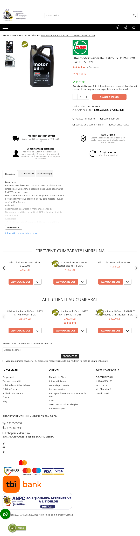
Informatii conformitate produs (21, 233)
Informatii (10, 370)
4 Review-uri (93, 67)
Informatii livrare (57, 381)
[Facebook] (4, 443)
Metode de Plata (57, 377)
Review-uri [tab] (44, 173)
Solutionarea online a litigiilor (64, 404)
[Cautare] (134, 15)
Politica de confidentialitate (16, 385)
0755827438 (14, 428)
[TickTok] (4, 451)
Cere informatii (111, 118)
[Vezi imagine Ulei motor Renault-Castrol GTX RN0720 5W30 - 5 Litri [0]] (10, 47)
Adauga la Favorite (85, 118)
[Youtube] (4, 447)
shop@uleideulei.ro (18, 433)
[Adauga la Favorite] (38, 282)
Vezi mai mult (13, 227)
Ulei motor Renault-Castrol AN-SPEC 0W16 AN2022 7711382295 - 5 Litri (114, 313)
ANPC (52, 400)
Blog (5, 401)
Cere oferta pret (57, 408)
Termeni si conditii (12, 381)
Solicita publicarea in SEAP (89, 124)
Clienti (54, 370)
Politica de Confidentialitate (94, 360)
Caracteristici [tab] (27, 173)
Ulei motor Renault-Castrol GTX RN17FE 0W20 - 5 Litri (25, 313)
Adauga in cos (109, 96)
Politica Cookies (10, 389)
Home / (7, 35)
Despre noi (8, 377)
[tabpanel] (43, 65)
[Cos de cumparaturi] (133, 27)
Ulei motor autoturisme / (26, 35)
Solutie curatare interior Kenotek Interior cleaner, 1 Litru (70, 264)
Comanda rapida (120, 124)
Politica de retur (57, 389)
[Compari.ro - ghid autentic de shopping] (17, 528)
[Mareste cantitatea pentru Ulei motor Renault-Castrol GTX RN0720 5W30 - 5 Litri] (86, 97)
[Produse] (6, 28)
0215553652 (14, 423)
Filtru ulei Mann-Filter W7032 (114, 262)
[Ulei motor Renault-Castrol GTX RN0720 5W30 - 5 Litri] (43, 65)
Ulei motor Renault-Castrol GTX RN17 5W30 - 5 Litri (70, 313)
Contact (7, 397)
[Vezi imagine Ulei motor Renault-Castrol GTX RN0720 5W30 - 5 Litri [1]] (10, 61)
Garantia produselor (59, 385)
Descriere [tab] (10, 173)
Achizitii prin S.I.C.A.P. (13, 393)
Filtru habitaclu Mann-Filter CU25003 (25, 264)
